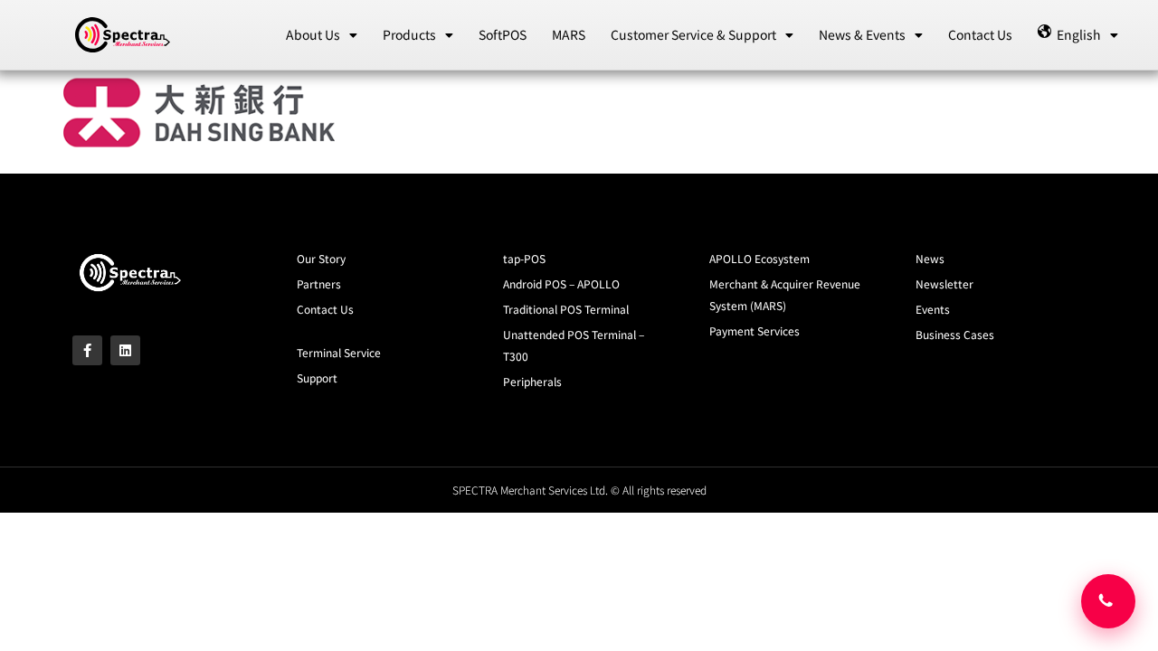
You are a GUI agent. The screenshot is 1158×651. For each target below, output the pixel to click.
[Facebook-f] (87, 350)
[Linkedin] (125, 350)
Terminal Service (339, 352)
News (930, 258)
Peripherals (532, 381)
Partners (319, 283)
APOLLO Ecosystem (759, 258)
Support (317, 377)
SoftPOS (503, 34)
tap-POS (524, 258)
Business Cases (955, 334)
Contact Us (980, 34)
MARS (568, 34)
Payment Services (754, 330)
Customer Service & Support (693, 34)
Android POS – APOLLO (561, 283)
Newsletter (944, 283)
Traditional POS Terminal (566, 308)
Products (409, 34)
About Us (313, 34)
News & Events (862, 34)
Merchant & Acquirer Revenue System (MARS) (784, 294)
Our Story (321, 258)
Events (933, 308)
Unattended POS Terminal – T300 (573, 344)
